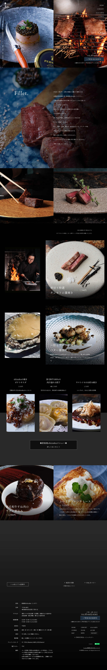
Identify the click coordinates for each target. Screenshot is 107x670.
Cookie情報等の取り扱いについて (91, 648)
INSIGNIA (85, 637)
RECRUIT (99, 37)
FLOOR (101, 20)
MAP (102, 29)
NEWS (102, 33)
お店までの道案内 (18, 584)
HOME (102, 5)
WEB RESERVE (94, 59)
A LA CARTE (100, 13)
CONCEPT (100, 9)
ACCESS (101, 24)
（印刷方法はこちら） (69, 586)
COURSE (101, 16)
